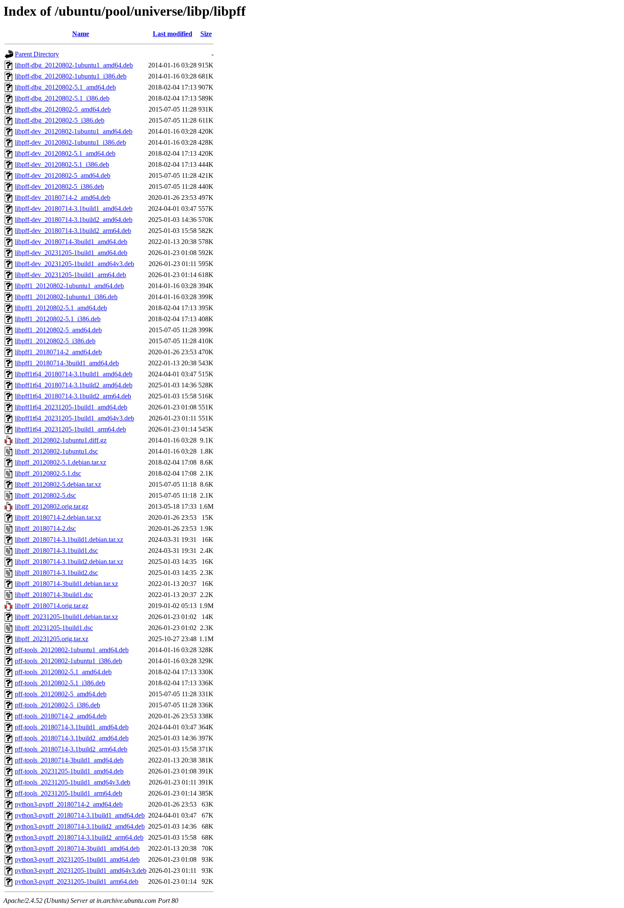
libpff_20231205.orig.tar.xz (51, 638)
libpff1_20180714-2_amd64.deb (58, 352)
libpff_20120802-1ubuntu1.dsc (56, 451)
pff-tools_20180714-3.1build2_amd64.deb (72, 738)
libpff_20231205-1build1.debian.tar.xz (66, 616)
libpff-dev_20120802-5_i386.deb (59, 186)
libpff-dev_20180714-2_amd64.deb (62, 197)
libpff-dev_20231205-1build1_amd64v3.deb (74, 263)
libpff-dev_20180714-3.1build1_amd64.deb (73, 208)
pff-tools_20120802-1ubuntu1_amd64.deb (72, 649)
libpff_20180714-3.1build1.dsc (56, 550)
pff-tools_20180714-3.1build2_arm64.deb (71, 749)
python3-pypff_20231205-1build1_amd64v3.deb (80, 870)
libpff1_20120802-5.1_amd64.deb (61, 307)
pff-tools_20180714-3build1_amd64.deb (69, 760)
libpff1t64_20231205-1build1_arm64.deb (70, 429)
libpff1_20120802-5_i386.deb (55, 341)
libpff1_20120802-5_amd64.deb (58, 329)
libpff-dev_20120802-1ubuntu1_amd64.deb (73, 131)
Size (206, 33)
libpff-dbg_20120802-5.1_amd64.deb (65, 87)
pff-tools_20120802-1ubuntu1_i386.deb (68, 660)
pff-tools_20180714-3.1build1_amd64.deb (72, 727)
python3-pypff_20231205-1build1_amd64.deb (77, 859)
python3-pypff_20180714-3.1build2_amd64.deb (80, 826)
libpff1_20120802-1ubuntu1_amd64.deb (69, 285)
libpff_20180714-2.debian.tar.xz (58, 517)
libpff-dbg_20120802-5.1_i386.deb (62, 98)
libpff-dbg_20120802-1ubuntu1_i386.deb (70, 76)
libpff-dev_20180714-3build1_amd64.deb (71, 241)
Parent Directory (37, 54)
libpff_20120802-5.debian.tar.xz (58, 484)
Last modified (172, 33)
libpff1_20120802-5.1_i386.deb (58, 318)
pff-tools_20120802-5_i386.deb (57, 705)
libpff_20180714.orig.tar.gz (51, 605)
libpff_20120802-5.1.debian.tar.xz (60, 462)
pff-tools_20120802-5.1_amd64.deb (63, 671)
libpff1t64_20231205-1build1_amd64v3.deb (74, 418)
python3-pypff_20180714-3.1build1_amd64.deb (80, 815)
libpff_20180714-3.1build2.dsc (56, 572)
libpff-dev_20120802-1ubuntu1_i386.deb (70, 142)
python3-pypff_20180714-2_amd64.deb (69, 804)
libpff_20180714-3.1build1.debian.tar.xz (69, 539)
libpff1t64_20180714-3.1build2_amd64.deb (73, 385)
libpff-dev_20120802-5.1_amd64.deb (65, 153)
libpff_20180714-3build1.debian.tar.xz (66, 583)
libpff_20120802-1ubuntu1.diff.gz (61, 440)
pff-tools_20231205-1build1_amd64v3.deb (72, 782)
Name (80, 33)
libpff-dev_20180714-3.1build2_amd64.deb (73, 219)
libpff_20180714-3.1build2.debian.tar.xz (69, 561)
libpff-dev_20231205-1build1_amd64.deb (71, 252)
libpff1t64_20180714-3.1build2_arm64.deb (73, 396)
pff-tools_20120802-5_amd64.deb (61, 694)
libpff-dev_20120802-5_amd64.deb (62, 175)
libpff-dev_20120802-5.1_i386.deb (62, 164)
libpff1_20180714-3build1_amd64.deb (67, 363)
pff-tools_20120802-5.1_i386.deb (60, 683)
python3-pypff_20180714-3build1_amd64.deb (77, 848)
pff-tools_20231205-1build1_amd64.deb (69, 771)
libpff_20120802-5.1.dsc (48, 473)
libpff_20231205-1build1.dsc (54, 627)
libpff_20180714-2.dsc (45, 528)
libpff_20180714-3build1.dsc (54, 594)
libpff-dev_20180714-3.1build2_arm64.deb (73, 230)
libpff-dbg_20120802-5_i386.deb (59, 120)
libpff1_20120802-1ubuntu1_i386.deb (66, 296)
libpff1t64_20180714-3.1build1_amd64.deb (73, 374)
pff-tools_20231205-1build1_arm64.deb (68, 793)
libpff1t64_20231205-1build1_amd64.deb (71, 407)
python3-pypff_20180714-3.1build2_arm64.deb (79, 837)
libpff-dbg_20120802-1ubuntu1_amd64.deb (74, 65)
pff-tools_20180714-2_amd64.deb (61, 716)
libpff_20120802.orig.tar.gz (51, 506)
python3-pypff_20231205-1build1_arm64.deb (76, 881)
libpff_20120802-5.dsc (45, 495)
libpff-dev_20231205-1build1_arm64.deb (70, 274)
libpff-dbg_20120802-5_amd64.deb (63, 109)
